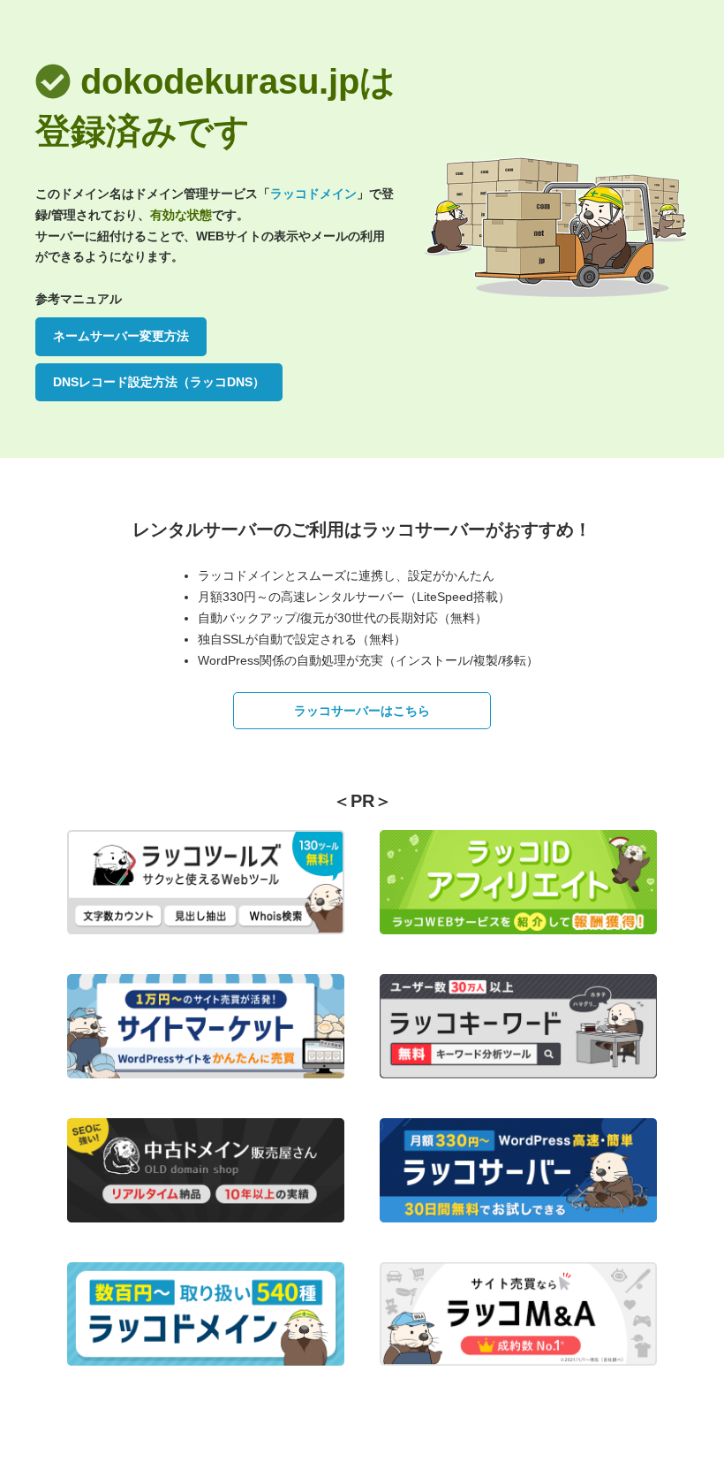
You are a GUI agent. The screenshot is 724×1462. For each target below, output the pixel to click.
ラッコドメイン (313, 194)
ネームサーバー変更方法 (121, 336)
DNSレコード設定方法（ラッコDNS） (159, 382)
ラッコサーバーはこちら (362, 711)
